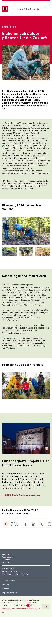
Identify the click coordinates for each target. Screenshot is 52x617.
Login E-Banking (26, 9)
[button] (9, 251)
